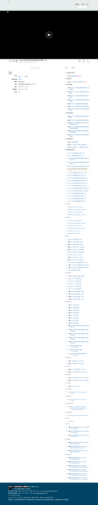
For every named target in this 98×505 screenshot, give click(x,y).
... (22, 76)
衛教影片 (27, 76)
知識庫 (19, 76)
